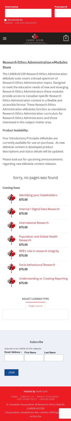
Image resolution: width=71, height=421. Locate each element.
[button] (5, 38)
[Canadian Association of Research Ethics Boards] (35, 38)
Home (14, 396)
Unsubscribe (47, 399)
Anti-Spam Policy (27, 399)
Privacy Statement (48, 396)
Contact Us (27, 396)
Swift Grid (41, 391)
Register (8, 22)
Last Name (49, 352)
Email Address (13, 352)
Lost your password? (26, 22)
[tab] (35, 305)
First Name (30, 352)
